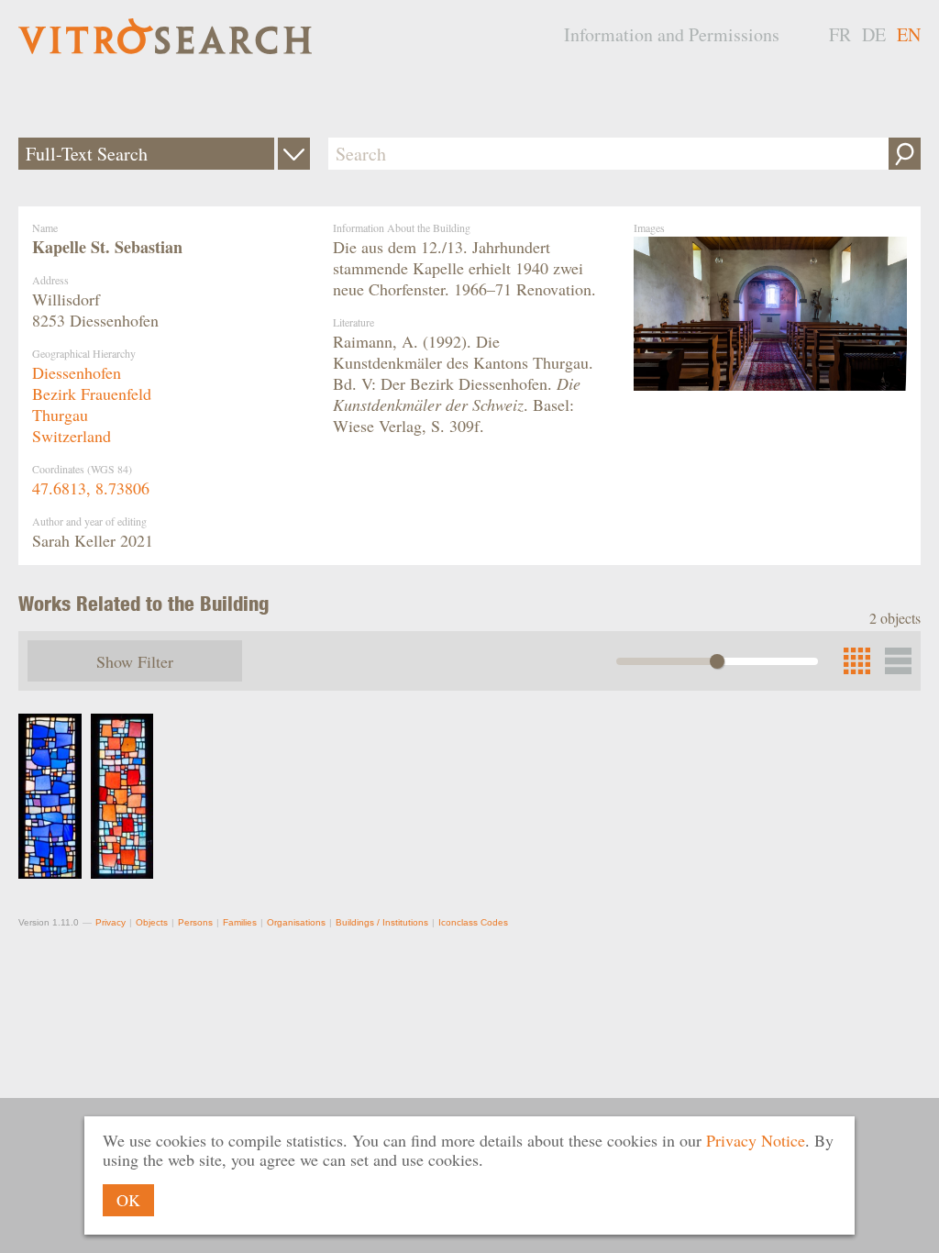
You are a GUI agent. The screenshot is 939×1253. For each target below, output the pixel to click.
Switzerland (71, 436)
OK (128, 1200)
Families (240, 922)
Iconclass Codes (473, 922)
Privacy (110, 922)
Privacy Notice (755, 1140)
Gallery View (898, 661)
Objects (152, 922)
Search (905, 154)
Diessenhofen (76, 372)
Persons (195, 922)
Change (294, 154)
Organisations (296, 922)
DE (874, 34)
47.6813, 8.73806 (90, 488)
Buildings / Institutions (382, 922)
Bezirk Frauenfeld (91, 394)
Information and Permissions (671, 34)
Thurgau (60, 415)
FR (840, 34)
